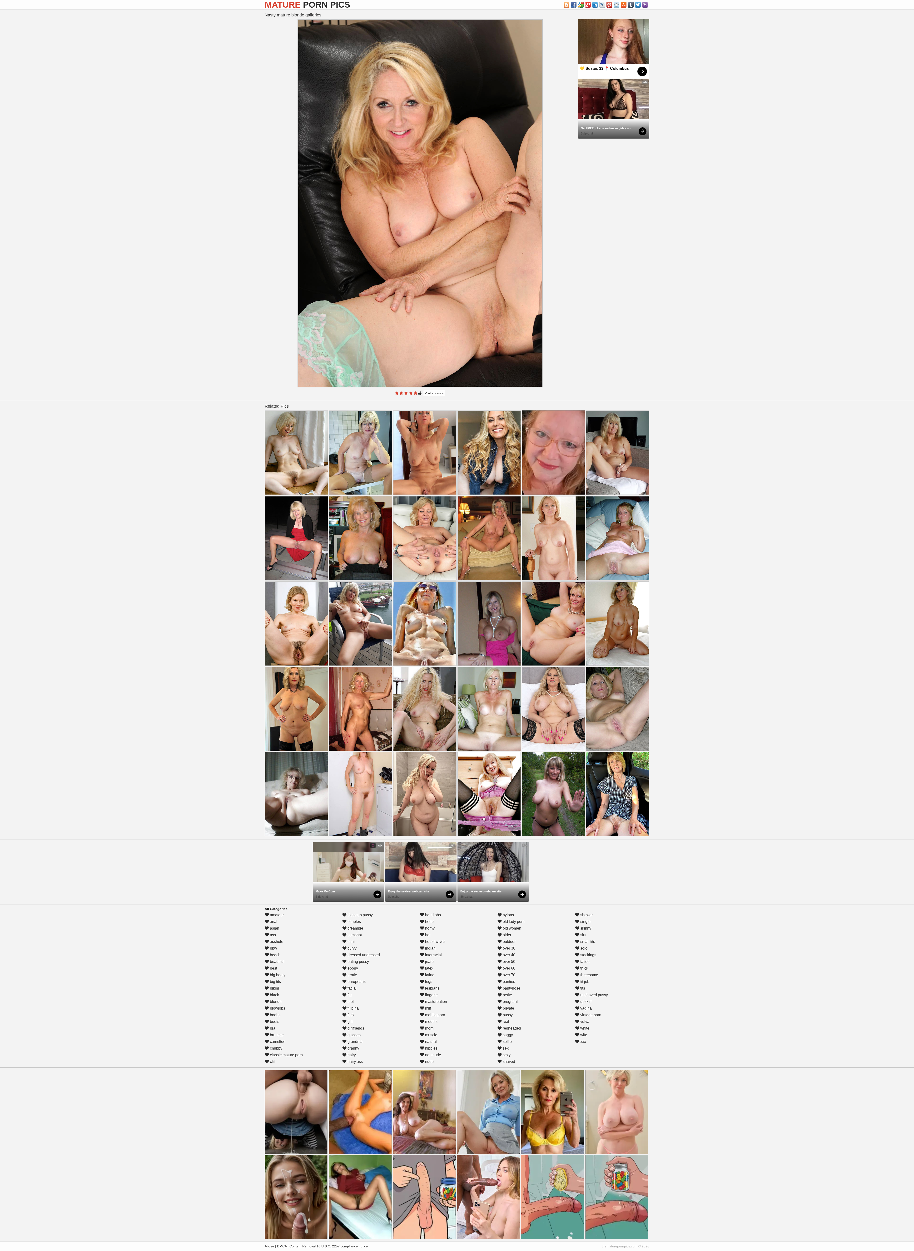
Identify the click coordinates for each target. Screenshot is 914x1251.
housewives (434, 942)
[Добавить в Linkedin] (595, 5)
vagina (585, 1008)
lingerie (431, 995)
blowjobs (277, 1008)
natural (430, 1042)
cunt (351, 942)
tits (582, 988)
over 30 (508, 948)
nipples (430, 1048)
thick (583, 968)
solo (583, 948)
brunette (276, 1035)
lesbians (431, 988)
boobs (274, 1015)
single (585, 922)
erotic (352, 975)
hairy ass (355, 1062)
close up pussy (360, 915)
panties (508, 982)
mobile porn (434, 1015)
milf (427, 1008)
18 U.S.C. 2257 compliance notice (342, 1246)
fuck (350, 1015)
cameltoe (277, 1042)
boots (274, 1022)
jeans (429, 962)
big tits (275, 982)
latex (428, 968)
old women (511, 928)
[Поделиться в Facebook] (573, 5)
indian (430, 948)
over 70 (508, 975)
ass (272, 935)
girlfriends (355, 1028)
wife (583, 1035)
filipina (353, 1008)
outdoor (509, 942)
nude (429, 1062)
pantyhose (511, 988)
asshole (276, 942)
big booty (277, 975)
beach (274, 955)
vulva (584, 1022)
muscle (430, 1035)
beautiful (276, 962)
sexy (506, 1055)
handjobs (432, 915)
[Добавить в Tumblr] (631, 5)
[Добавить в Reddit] (616, 5)
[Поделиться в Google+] (588, 5)
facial (352, 988)
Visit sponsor (434, 393)
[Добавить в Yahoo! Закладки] (645, 5)
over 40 (508, 955)
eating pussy (358, 962)
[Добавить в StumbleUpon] (623, 5)
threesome (588, 975)
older (506, 935)
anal (273, 922)
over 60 (508, 968)
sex (505, 1048)
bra (272, 1028)
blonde (275, 1002)
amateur (276, 915)
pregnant (510, 1002)
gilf (350, 1022)
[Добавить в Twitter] (638, 5)
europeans (356, 982)
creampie (355, 928)
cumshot (354, 935)
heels (429, 922)
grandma (355, 1042)
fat (349, 995)
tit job (584, 982)
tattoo (584, 962)
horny (429, 928)
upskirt (585, 1002)
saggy (507, 1035)
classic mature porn (286, 1055)
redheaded (511, 1028)
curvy (352, 948)
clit (272, 1062)
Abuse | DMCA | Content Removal (290, 1246)
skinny (585, 928)
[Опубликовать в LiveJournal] (602, 5)
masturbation (435, 1002)
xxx (582, 1042)
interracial (433, 955)
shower (586, 915)
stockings (587, 955)
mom (428, 1028)
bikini (274, 988)
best (273, 968)
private (508, 1008)
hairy (351, 1055)
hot (427, 935)
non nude (432, 1055)
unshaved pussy (593, 995)
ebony (352, 968)
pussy (507, 1015)
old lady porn (513, 922)
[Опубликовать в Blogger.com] (566, 5)
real (505, 1022)
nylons (508, 915)
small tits (587, 942)
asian (274, 928)
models (430, 1022)
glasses (354, 1035)
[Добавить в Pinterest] (609, 5)
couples (354, 922)
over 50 (508, 962)
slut (582, 935)
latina (429, 975)
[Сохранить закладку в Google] (581, 5)
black (274, 995)
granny (353, 1048)
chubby (275, 1048)
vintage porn (590, 1015)
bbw (273, 948)
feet (350, 1002)
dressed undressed (363, 955)
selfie (507, 1042)
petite (507, 995)
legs (428, 982)
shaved (508, 1062)
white (584, 1028)
